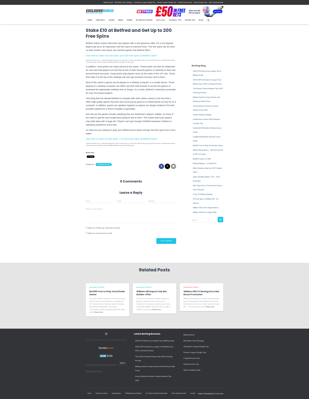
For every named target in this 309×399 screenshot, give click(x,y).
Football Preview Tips (185, 2)
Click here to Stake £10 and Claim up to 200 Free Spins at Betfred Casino (121, 55)
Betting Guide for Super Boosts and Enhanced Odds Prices (155, 368)
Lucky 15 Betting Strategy (202, 194)
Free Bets (100, 20)
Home (90, 20)
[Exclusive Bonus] (100, 11)
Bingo (120, 20)
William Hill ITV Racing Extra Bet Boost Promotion (201, 293)
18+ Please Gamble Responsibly (156, 393)
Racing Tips (190, 20)
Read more (99, 312)
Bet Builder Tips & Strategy (123, 2)
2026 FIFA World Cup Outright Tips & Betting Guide (154, 341)
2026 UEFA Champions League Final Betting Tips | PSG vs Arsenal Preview (154, 349)
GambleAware (116, 393)
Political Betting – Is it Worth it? (204, 163)
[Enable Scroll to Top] (304, 394)
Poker (129, 20)
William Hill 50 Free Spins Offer (205, 212)
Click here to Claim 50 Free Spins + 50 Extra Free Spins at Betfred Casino (121, 139)
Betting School (108, 2)
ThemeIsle (219, 394)
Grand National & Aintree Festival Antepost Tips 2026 (153, 378)
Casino (111, 20)
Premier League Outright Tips (166, 2)
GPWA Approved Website (133, 393)
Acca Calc (160, 20)
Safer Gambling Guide (216, 2)
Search (122, 363)
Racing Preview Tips (200, 2)
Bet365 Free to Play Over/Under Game (208, 145)
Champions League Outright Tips (144, 2)
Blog (201, 20)
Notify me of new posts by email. (100, 233)
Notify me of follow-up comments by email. (104, 228)
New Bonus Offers (103, 164)
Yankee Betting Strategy (202, 115)
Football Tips (175, 20)
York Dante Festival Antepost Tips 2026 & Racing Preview (153, 359)
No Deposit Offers (144, 20)
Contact (192, 393)
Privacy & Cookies (102, 393)
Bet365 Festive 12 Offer (202, 159)
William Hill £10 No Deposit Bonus (206, 208)
